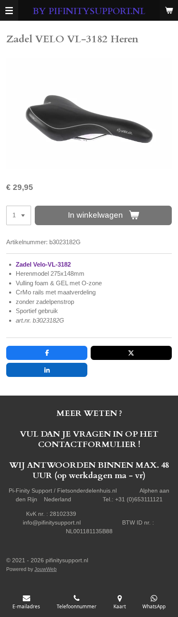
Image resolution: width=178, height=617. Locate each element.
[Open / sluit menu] (9, 10)
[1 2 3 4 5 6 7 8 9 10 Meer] (18, 215)
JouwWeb (45, 569)
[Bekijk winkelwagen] (169, 10)
